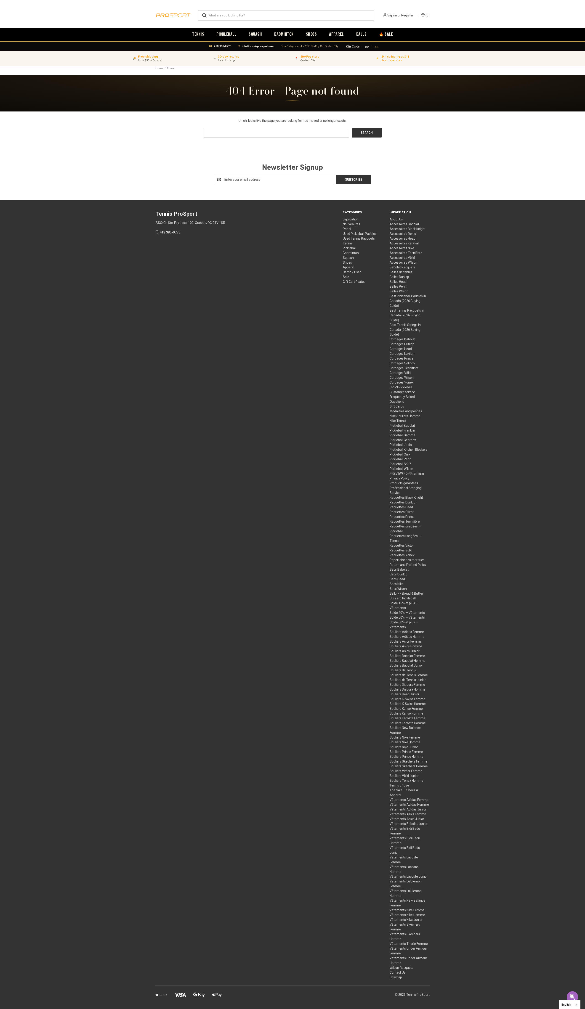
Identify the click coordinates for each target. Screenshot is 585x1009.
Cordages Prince (401, 358)
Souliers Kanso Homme (406, 713)
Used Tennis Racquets (359, 238)
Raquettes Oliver (402, 512)
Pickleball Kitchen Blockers (409, 449)
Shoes (311, 34)
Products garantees (404, 483)
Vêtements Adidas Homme (409, 804)
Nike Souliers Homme (405, 416)
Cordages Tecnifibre (404, 368)
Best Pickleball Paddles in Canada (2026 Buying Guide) (408, 300)
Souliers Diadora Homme (407, 689)
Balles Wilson (399, 291)
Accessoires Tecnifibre (406, 253)
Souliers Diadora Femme (407, 684)
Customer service (402, 392)
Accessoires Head (402, 238)
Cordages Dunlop (402, 344)
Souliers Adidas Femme (407, 632)
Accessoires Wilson (403, 262)
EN (367, 46)
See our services (391, 60)
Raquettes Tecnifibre (405, 521)
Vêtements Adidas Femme (409, 800)
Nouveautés (351, 224)
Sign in (392, 15)
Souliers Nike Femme (405, 737)
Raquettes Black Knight (406, 497)
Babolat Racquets (402, 267)
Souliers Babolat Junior (406, 665)
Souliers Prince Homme (406, 756)
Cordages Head (401, 349)
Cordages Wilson (402, 377)
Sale (346, 277)
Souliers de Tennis (403, 670)
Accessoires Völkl (402, 258)
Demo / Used (352, 272)
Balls (361, 34)
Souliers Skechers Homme (409, 766)
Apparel (336, 34)
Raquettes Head (401, 507)
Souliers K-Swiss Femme (407, 699)
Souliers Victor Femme (406, 771)
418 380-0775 (222, 46)
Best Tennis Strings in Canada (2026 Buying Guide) (405, 329)
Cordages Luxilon (402, 353)
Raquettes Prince (402, 517)
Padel (347, 229)
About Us (396, 219)
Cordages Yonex (401, 382)
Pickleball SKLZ (400, 464)
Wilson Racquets (401, 967)
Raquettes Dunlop (402, 502)
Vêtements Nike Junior (406, 920)
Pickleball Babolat (402, 425)
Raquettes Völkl (401, 550)
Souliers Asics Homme (406, 646)
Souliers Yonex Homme (406, 780)
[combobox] (569, 1004)
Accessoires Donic (403, 234)
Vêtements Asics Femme (408, 814)
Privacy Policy (399, 478)
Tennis (198, 34)
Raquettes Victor (402, 545)
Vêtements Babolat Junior (409, 824)
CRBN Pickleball (401, 387)
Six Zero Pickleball (403, 598)
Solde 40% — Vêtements (407, 612)
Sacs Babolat (399, 569)
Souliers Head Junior (404, 694)
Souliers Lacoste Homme (408, 723)
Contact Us (397, 972)
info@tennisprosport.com (258, 46)
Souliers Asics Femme (406, 641)
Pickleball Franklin (402, 430)
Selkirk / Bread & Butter (406, 593)
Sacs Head (397, 579)
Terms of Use (399, 785)
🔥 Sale (386, 34)
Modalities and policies (406, 411)
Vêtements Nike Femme (407, 910)
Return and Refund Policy (408, 565)
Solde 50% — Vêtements (407, 617)
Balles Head (398, 281)
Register (407, 15)
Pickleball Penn (400, 459)
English (566, 1004)
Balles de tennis (401, 272)
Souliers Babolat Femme (407, 656)
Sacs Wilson (398, 589)
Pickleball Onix (400, 454)
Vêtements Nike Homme (407, 915)
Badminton (284, 34)
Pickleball (226, 34)
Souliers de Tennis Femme (409, 675)
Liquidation (351, 219)
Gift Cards (352, 46)
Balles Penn (398, 286)
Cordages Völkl (400, 373)
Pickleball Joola (401, 445)
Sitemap (396, 977)
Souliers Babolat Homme (407, 660)
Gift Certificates (354, 281)
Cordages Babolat (402, 339)
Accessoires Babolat (404, 224)
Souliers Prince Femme (406, 752)
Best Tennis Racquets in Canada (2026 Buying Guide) (407, 315)
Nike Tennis (398, 421)
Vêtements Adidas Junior (408, 809)
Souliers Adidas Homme (407, 636)
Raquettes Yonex (402, 555)
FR (376, 46)
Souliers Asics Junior (405, 651)
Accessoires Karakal (404, 243)
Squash (255, 34)
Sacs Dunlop (398, 574)
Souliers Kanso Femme (406, 708)
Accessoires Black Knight (407, 229)
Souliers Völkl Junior (404, 776)
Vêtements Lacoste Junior (409, 876)
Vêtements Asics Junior (407, 819)
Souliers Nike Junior (404, 747)
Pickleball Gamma (402, 435)
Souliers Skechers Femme (408, 761)
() (427, 15)
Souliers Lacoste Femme (407, 718)
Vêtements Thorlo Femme (409, 943)
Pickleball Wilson (401, 469)
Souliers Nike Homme (405, 742)
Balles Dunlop (399, 277)
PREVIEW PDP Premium (407, 473)
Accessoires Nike (402, 248)
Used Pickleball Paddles (360, 234)
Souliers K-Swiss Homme (408, 704)
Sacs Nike (397, 584)
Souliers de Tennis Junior (408, 680)
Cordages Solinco (402, 363)
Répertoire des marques (407, 560)
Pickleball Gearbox (403, 440)
